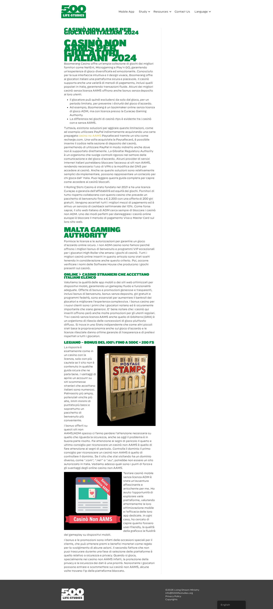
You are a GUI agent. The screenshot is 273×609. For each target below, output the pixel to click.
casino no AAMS (89, 135)
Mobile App (126, 11)
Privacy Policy (173, 596)
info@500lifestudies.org (179, 593)
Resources (160, 11)
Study (143, 11)
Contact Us (182, 11)
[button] (149, 11)
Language (201, 11)
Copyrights (171, 599)
